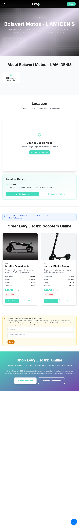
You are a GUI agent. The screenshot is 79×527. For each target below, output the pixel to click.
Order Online (12, 301)
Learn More (28, 301)
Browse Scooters (25, 380)
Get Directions (24, 194)
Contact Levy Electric (51, 381)
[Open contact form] (74, 522)
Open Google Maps (41, 152)
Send (11, 342)
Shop (71, 4)
